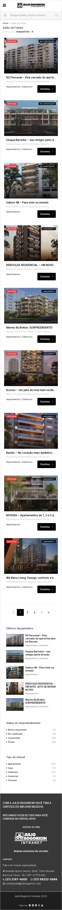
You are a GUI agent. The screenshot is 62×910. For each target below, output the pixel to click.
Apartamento (14, 764)
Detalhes (45, 88)
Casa (10, 768)
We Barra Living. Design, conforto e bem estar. (31, 577)
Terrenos (12, 780)
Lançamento (49, 229)
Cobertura (13, 772)
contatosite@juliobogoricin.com (23, 883)
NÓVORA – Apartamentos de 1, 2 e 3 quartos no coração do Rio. (31, 515)
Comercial (13, 776)
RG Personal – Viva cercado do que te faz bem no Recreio (31, 77)
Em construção (47, 41)
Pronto (11, 742)
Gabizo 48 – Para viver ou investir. (27, 202)
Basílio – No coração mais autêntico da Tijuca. (31, 452)
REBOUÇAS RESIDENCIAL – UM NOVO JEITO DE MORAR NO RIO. (31, 265)
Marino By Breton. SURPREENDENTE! (29, 327)
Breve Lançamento (17, 729)
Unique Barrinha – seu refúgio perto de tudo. (31, 140)
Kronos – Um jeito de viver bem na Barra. (31, 390)
